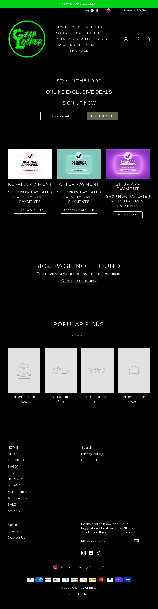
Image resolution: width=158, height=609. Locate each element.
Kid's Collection (86, 39)
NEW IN (62, 27)
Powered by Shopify (79, 594)
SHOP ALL (79, 50)
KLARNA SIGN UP (30, 210)
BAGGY (61, 33)
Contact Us (90, 460)
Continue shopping (79, 280)
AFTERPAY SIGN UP (79, 210)
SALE (95, 45)
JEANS (77, 33)
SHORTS (58, 39)
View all (78, 335)
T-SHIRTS (93, 27)
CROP (77, 27)
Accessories (71, 45)
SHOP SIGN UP (128, 214)
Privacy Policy (92, 454)
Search (86, 447)
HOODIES (94, 33)
